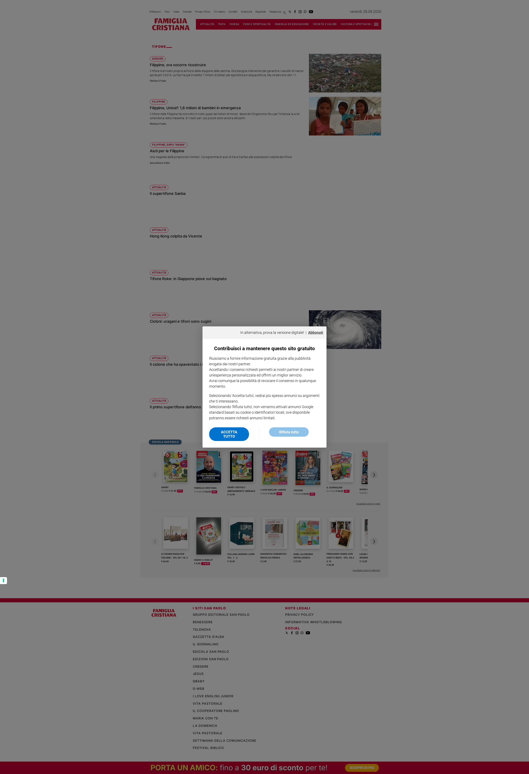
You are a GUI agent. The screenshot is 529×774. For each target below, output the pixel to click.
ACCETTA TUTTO (229, 434)
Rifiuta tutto (289, 432)
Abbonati (315, 332)
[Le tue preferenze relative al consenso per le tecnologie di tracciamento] (3, 580)
